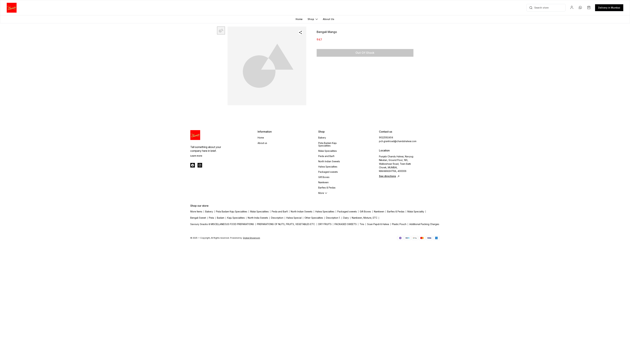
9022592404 (386, 137)
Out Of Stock (365, 52)
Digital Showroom (251, 238)
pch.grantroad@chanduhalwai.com (397, 141)
